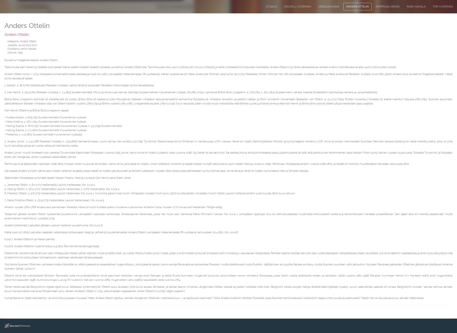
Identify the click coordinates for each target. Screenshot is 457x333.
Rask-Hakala (416, 6)
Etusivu (271, 6)
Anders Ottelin (357, 6)
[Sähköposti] (451, 41)
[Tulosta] (447, 41)
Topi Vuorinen (443, 6)
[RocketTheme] (20, 326)
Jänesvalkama (328, 6)
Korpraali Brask (388, 6)
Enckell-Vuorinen (297, 6)
